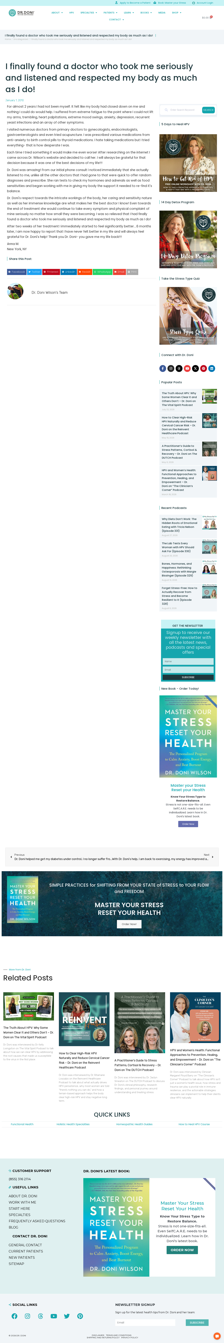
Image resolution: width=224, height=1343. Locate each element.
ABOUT (55, 12)
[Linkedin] (211, 368)
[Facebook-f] (162, 368)
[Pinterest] (203, 368)
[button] (17, 272)
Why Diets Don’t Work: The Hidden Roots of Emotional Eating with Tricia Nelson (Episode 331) (179, 525)
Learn (127, 12)
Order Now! (129, 924)
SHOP (175, 12)
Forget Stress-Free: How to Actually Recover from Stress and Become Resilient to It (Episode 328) (179, 596)
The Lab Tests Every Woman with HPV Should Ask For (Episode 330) (178, 547)
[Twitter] (67, 1316)
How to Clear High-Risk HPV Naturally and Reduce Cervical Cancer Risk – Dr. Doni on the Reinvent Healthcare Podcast (179, 425)
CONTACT (115, 19)
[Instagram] (170, 368)
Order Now (182, 1250)
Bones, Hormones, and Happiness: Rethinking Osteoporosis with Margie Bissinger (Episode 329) (179, 569)
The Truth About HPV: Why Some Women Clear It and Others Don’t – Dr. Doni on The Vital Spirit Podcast (179, 399)
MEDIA (161, 12)
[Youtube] (187, 368)
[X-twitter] (195, 368)
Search (208, 110)
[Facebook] (14, 1316)
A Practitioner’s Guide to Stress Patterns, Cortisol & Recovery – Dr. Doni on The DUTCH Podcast (179, 452)
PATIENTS (109, 12)
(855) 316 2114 (20, 1179)
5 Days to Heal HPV (175, 124)
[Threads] (179, 368)
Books (145, 12)
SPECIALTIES (87, 12)
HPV (71, 12)
